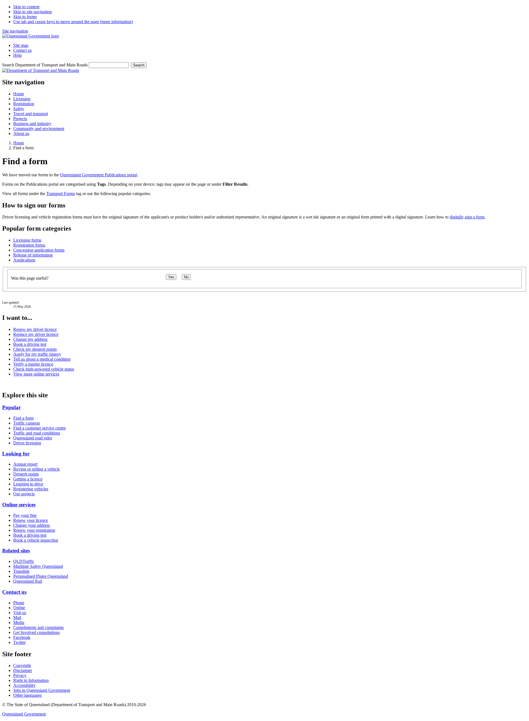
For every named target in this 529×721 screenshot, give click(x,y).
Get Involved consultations (36, 632)
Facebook (21, 637)
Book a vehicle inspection (35, 540)
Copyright (22, 665)
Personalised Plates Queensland (40, 576)
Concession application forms (38, 250)
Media (18, 622)
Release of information (33, 255)
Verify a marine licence (33, 364)
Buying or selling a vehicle (36, 469)
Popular (11, 407)
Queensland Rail (27, 581)
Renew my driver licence (35, 329)
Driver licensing (27, 443)
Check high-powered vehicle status (43, 369)
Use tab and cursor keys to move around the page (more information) (73, 21)
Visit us (19, 612)
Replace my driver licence (35, 334)
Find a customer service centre (39, 428)
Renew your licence (30, 520)
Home (18, 143)
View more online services (36, 374)
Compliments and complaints (38, 627)
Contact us (22, 50)
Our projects (24, 494)
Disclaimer (22, 670)
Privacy (19, 675)
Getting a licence (27, 479)
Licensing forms (27, 240)
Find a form (23, 418)
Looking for (15, 454)
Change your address (31, 525)
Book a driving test (29, 344)
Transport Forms (60, 193)
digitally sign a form (467, 217)
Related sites (16, 550)
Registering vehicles (30, 489)
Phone (18, 602)
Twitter (19, 642)
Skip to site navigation (32, 11)
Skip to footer (25, 16)
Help (17, 55)
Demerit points (26, 474)
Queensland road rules (32, 438)
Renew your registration (34, 530)
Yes (171, 277)
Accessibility (24, 685)
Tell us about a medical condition (42, 359)
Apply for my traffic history (37, 354)
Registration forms (29, 245)
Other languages (27, 695)
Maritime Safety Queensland (38, 566)
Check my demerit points (35, 349)
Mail (17, 617)
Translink (21, 571)
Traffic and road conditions (36, 433)
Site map (20, 45)
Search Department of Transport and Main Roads (45, 65)
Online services (19, 504)
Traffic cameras (26, 423)
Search (138, 65)
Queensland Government (24, 714)
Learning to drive (28, 484)
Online (19, 607)
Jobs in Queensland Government (41, 690)
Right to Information (31, 680)
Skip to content (26, 6)
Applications (24, 260)
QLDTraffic (23, 561)
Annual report (25, 464)
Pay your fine (25, 515)
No (186, 277)
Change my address (30, 339)
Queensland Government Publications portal (98, 174)
